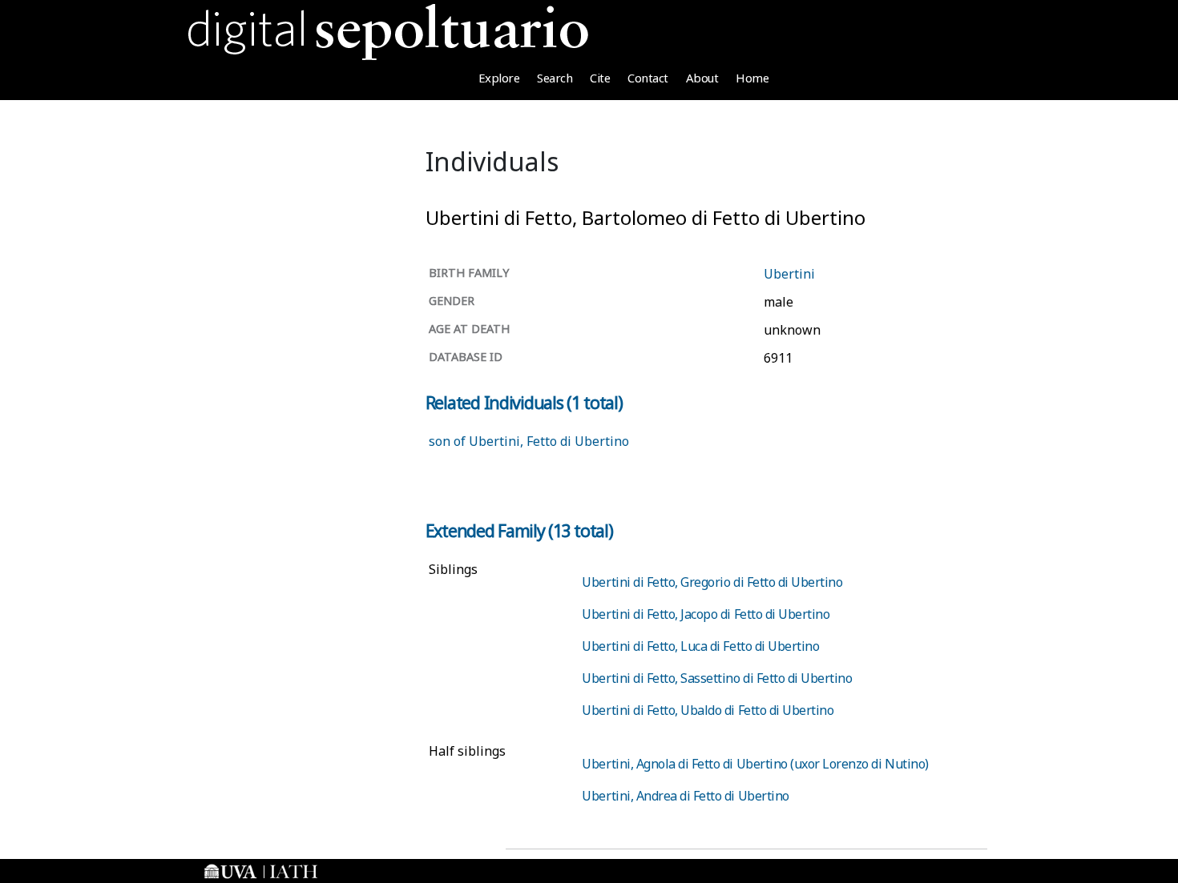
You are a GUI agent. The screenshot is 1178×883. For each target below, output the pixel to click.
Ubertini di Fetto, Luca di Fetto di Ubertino (700, 646)
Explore (499, 78)
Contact (647, 78)
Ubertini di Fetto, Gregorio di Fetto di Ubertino (712, 582)
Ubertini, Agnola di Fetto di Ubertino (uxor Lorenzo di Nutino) (755, 764)
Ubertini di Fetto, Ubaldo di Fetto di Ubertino (707, 710)
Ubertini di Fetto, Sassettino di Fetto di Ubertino (717, 678)
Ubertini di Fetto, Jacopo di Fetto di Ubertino (705, 614)
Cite (600, 78)
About (702, 78)
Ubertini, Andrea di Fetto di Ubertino (685, 796)
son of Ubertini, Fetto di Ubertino (529, 441)
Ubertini (789, 274)
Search (554, 78)
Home (752, 78)
